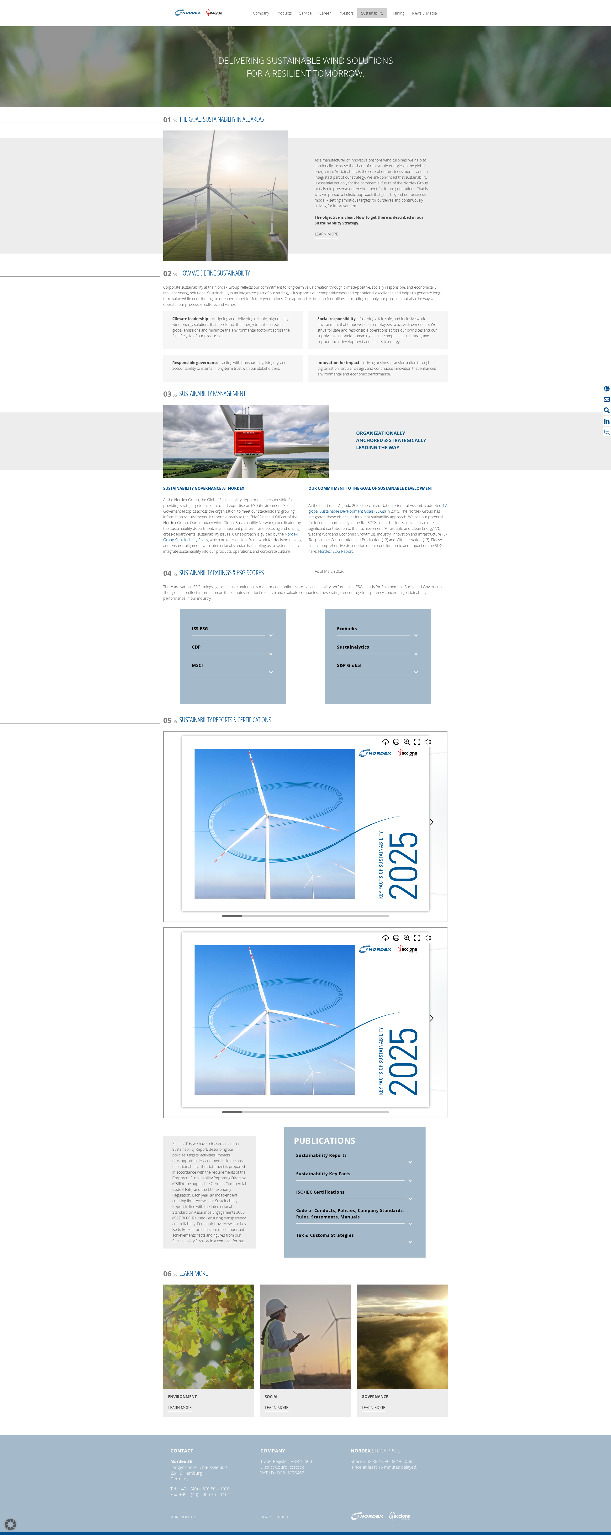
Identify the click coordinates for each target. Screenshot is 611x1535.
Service (305, 13)
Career (325, 13)
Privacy (265, 1517)
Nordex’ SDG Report (335, 551)
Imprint (282, 1517)
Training (397, 13)
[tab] (233, 632)
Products (284, 13)
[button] (10, 1524)
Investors (345, 13)
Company (261, 13)
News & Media (424, 13)
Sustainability (372, 13)
